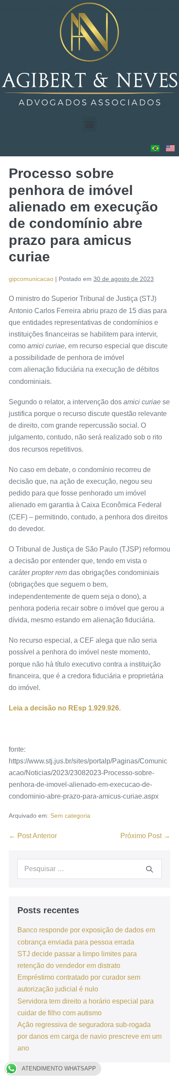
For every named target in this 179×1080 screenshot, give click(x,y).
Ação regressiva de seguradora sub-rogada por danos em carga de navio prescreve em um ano (89, 1036)
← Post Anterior (33, 835)
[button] (90, 124)
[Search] (149, 869)
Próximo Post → (145, 835)
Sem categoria (70, 815)
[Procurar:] (89, 868)
